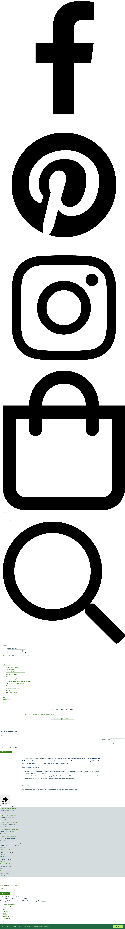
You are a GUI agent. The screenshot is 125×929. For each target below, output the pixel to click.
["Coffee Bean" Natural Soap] (8, 857)
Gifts (7, 676)
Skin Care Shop (7, 665)
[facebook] (64, 122)
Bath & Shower (10, 669)
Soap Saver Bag (4, 873)
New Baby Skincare (11, 692)
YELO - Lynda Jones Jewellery (17, 683)
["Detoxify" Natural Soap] (2, 727)
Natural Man (9, 690)
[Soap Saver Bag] (5, 870)
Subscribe (5, 893)
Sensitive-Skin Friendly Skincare (31, 714)
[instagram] (64, 368)
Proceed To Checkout (68, 719)
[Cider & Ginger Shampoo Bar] (8, 822)
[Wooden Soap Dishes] (6, 864)
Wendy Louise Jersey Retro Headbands (19, 681)
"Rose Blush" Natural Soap (7, 810)
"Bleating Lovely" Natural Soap (8, 852)
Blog (4, 695)
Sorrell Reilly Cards (14, 679)
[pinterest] (64, 245)
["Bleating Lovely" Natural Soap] (9, 850)
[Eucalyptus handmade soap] (25, 727)
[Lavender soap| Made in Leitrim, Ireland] (30, 727)
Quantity (2, 747)
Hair (7, 685)
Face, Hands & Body (11, 674)
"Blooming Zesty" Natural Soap (8, 831)
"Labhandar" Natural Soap (7, 817)
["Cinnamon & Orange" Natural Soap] (10, 843)
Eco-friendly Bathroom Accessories (15, 672)
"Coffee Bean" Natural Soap (7, 859)
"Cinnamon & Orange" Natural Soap (10, 845)
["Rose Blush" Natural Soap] (8, 808)
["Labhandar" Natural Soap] (8, 815)
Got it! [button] (117, 926)
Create (44, 901)
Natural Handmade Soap (13, 688)
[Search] (24, 651)
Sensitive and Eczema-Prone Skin (15, 667)
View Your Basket (56, 719)
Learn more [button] (47, 926)
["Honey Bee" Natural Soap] (8, 836)
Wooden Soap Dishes (5, 866)
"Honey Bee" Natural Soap (7, 838)
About (4, 697)
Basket (8, 518)
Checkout (8, 520)
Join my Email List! (8, 699)
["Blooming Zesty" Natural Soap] (9, 829)
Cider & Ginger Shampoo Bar (8, 824)
